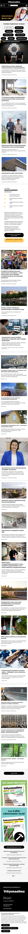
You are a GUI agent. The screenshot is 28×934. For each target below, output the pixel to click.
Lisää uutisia (14, 773)
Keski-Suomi (19, 27)
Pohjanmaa (19, 31)
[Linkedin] (1, 5)
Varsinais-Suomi (22, 38)
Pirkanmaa (9, 31)
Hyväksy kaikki (5, 925)
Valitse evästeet (6, 931)
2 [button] (14, 879)
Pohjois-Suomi (20, 35)
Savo (3, 38)
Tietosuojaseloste (7, 908)
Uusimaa (11, 38)
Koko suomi (9, 27)
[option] (14, 864)
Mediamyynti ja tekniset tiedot (14, 239)
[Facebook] (4, 5)
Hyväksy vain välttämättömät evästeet (10, 928)
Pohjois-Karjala (8, 35)
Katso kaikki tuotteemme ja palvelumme (14, 235)
